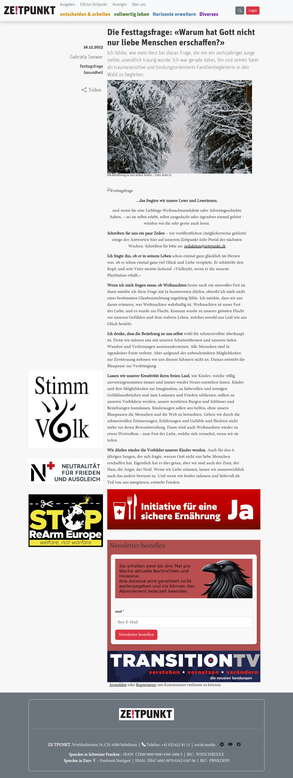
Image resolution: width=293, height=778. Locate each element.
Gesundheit (93, 73)
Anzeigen (119, 5)
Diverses (208, 14)
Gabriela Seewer (86, 57)
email (118, 611)
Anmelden (118, 685)
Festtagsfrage (91, 66)
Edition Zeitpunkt (93, 5)
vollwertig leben (131, 14)
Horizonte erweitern (174, 14)
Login (253, 10)
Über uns (139, 5)
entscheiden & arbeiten (85, 14)
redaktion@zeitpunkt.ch (205, 246)
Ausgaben (67, 5)
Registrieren (146, 685)
